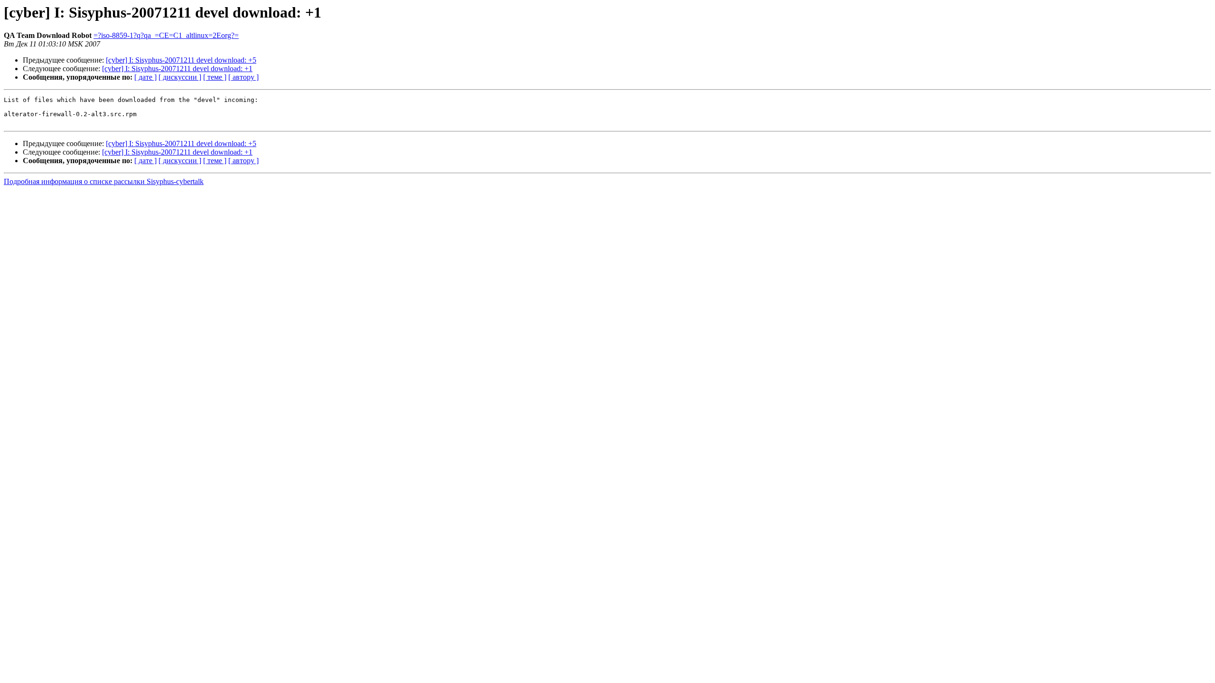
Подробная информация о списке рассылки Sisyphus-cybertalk (104, 181)
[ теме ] (214, 77)
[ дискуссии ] (180, 77)
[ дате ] (145, 77)
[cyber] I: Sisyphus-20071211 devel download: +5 (181, 60)
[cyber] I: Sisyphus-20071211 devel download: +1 (177, 69)
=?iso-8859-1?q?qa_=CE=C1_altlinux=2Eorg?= (166, 35)
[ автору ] (243, 77)
